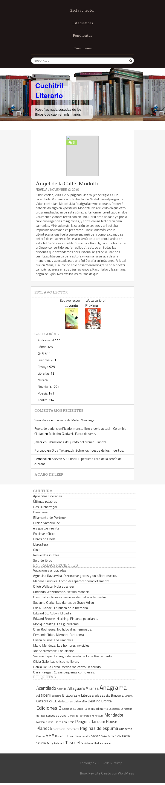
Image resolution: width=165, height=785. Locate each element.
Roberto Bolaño (65, 736)
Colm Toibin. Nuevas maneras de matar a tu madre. (70, 597)
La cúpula (114, 709)
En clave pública (44, 533)
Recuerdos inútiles (46, 555)
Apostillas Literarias (47, 496)
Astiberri (43, 695)
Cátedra (42, 701)
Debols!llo (80, 701)
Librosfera (40, 544)
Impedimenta (99, 708)
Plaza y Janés (59, 729)
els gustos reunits (46, 528)
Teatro (42, 399)
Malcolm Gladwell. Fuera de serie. (72, 433)
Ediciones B (48, 708)
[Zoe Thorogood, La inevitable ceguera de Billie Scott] (93, 327)
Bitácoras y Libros (76, 695)
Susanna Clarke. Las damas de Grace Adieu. (64, 602)
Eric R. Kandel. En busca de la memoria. (61, 607)
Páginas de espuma (99, 728)
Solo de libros (42, 560)
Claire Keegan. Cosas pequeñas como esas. (64, 672)
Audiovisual (46, 340)
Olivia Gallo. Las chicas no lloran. (56, 661)
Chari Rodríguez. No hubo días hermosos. (62, 629)
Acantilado (46, 688)
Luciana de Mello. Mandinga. (75, 420)
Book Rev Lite (90, 773)
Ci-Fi (41, 353)
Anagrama (113, 687)
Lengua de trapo (56, 715)
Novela (41, 189)
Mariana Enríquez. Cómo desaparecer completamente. (71, 581)
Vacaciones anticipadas (49, 570)
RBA (50, 735)
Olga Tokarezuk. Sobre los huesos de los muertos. (88, 450)
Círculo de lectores (61, 701)
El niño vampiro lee (46, 522)
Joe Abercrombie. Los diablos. (54, 650)
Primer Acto (72, 729)
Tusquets (74, 742)
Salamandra (82, 736)
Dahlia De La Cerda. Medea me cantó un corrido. (67, 666)
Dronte (106, 701)
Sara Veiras (42, 420)
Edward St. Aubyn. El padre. (52, 613)
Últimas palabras (45, 501)
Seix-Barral (108, 736)
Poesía (42, 393)
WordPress (126, 773)
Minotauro (98, 716)
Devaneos (40, 512)
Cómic (42, 346)
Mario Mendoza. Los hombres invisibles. (61, 645)
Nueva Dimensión (56, 722)
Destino (94, 701)
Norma (40, 722)
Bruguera (117, 695)
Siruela (41, 743)
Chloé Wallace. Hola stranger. (54, 586)
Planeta (44, 728)
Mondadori (114, 715)
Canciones (82, 48)
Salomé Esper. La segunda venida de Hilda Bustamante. (73, 656)
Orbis (71, 722)
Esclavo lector (82, 10)
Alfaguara (76, 688)
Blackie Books (101, 695)
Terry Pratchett (55, 743)
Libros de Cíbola (44, 538)
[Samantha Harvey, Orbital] (71, 327)
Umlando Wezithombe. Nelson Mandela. (61, 591)
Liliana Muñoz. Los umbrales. (53, 640)
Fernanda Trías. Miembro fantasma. (58, 634)
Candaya (128, 695)
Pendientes (82, 35)
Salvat (95, 736)
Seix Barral (122, 735)
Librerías (44, 373)
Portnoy (40, 450)
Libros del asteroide (79, 716)
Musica (43, 380)
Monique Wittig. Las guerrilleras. (56, 623)
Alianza (92, 688)
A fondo (62, 689)
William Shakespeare (97, 743)
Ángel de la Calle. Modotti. (68, 184)
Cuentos (44, 360)
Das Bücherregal (45, 506)
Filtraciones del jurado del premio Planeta (77, 442)
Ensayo (43, 366)
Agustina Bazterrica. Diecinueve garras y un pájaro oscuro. (75, 575)
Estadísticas (82, 23)
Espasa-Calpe (83, 709)
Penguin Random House (96, 721)
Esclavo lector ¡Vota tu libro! (82, 300)
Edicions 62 (69, 709)
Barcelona (56, 695)
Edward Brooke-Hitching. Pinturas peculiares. (65, 618)
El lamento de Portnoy (49, 517)
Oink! (36, 549)
